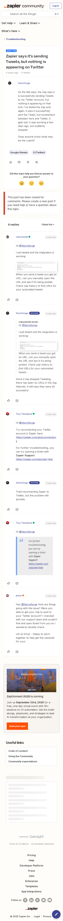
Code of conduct (18, 750)
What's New (9, 31)
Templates (31, 886)
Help (31, 860)
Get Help (7, 23)
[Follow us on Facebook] (25, 900)
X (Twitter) (39, 152)
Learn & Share (28, 23)
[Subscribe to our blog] (37, 900)
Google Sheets (19, 152)
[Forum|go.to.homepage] (24, 5)
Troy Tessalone (24, 413)
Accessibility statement (42, 844)
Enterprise (31, 881)
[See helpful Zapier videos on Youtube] (49, 900)
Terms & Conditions (19, 844)
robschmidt (22, 236)
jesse (19, 595)
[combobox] (31, 14)
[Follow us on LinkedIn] (31, 900)
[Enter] (5, 14)
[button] (55, 6)
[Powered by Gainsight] (31, 837)
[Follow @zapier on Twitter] (43, 900)
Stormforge (24, 83)
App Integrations (31, 891)
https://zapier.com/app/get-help (34, 459)
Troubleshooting (15, 39)
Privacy (47, 916)
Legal (37, 916)
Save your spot (17, 726)
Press (31, 870)
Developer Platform (31, 865)
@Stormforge (27, 245)
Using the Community (20, 756)
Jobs (31, 875)
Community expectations (22, 761)
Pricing (31, 855)
